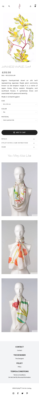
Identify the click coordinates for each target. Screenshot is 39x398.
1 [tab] (32, 215)
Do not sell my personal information (19, 377)
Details (4, 139)
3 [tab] (35, 215)
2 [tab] (32, 273)
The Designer (19, 359)
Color (4, 109)
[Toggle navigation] (4, 6)
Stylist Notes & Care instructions (15, 143)
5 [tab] (36, 273)
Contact (19, 350)
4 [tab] (36, 215)
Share (4, 147)
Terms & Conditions (20, 375)
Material (5, 117)
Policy (19, 367)
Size (3, 101)
